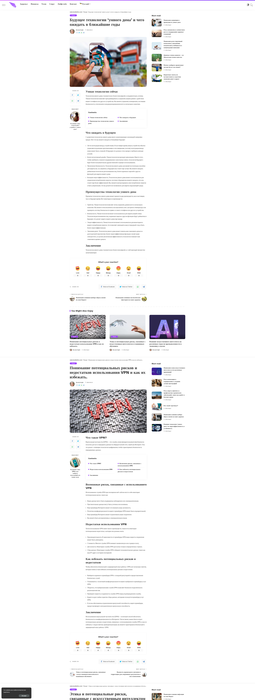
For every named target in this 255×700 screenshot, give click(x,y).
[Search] (251, 4)
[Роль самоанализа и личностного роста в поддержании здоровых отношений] (157, 33)
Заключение (123, 121)
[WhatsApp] (81, 32)
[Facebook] (77, 32)
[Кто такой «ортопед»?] (157, 407)
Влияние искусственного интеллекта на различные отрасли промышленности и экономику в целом (165, 344)
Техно (73, 15)
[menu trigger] (5, 4)
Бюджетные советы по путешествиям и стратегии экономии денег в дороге (172, 77)
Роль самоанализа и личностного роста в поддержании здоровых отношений (174, 32)
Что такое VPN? (95, 463)
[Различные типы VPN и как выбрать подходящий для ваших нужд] (75, 462)
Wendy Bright (79, 29)
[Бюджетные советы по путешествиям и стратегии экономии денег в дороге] (157, 78)
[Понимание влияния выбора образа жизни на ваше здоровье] (157, 417)
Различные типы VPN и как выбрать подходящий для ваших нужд (75, 473)
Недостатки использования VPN (101, 469)
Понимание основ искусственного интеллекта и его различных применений (174, 370)
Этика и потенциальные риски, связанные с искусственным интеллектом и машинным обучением (127, 344)
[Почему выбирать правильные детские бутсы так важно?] (157, 67)
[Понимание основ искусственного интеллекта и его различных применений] (157, 371)
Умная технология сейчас (99, 117)
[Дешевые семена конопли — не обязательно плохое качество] (157, 57)
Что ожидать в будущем (127, 117)
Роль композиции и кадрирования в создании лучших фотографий (172, 381)
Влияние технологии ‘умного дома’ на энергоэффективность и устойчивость (174, 426)
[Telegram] (84, 32)
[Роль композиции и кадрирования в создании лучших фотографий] (157, 383)
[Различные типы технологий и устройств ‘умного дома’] (75, 116)
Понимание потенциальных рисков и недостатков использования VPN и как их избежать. (87, 344)
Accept (24, 696)
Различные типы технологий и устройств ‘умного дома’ (75, 126)
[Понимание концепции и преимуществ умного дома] (157, 22)
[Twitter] (79, 32)
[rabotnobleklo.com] (12, 4)
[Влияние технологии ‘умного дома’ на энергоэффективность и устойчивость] (157, 427)
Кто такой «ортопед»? (171, 405)
